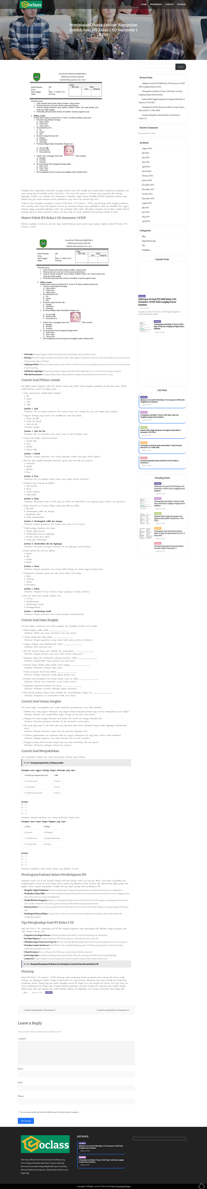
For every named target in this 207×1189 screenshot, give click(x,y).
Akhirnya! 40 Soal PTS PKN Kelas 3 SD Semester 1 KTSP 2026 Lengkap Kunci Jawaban (157, 302)
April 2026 (146, 166)
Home (144, 4)
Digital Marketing (149, 241)
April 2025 (146, 221)
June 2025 (146, 212)
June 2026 (146, 157)
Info (143, 245)
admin (25, 992)
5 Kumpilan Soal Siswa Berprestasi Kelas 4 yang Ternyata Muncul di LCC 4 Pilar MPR (170, 370)
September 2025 (148, 198)
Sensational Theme (123, 1186)
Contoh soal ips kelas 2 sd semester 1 (40, 1010)
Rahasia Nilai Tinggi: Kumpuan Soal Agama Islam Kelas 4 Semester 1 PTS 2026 (168, 353)
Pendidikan (156, 4)
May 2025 (146, 216)
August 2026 (147, 148)
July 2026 (145, 153)
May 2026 (146, 162)
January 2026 (147, 180)
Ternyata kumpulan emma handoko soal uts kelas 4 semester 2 (168, 385)
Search (180, 67)
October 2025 (147, 194)
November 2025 (148, 189)
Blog (143, 236)
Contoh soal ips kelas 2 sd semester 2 (113, 1010)
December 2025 (148, 185)
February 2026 (147, 175)
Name (20, 1069)
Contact (169, 4)
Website (21, 1096)
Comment (22, 1038)
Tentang (181, 4)
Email (20, 1082)
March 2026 (146, 171)
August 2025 (147, 203)
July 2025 (145, 207)
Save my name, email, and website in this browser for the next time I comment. (50, 1112)
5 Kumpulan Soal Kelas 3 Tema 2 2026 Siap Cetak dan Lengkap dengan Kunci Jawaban (169, 326)
